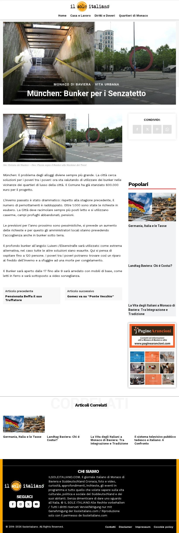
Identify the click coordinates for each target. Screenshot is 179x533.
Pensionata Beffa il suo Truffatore (23, 298)
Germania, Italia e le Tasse (147, 226)
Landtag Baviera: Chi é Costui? (150, 265)
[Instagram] (20, 504)
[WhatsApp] (167, 129)
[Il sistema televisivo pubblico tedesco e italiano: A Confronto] (155, 424)
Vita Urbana (107, 84)
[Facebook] (137, 129)
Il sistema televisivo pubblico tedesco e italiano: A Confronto (155, 440)
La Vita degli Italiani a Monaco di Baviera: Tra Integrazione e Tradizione (151, 310)
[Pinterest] (157, 129)
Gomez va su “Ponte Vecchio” (90, 296)
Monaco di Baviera (72, 84)
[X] (147, 129)
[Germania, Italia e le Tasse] (152, 207)
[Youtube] (36, 504)
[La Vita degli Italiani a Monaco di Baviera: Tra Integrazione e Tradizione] (152, 286)
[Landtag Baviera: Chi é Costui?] (152, 247)
